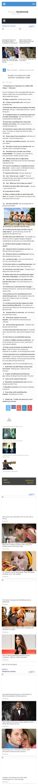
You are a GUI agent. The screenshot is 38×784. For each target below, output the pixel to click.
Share (14, 407)
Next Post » (30, 483)
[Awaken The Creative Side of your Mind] (17, 433)
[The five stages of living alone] (17, 464)
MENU (33, 4)
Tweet (8, 409)
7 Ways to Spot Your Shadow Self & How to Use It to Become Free (16, 456)
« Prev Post (6, 482)
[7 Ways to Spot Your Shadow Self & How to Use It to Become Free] (17, 448)
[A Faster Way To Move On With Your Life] (17, 419)
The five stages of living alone (10, 471)
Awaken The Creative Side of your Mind (12, 441)
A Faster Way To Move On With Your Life (13, 426)
